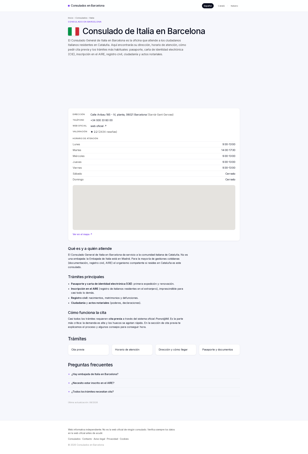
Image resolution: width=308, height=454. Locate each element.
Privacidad (112, 438)
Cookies (124, 438)
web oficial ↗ (98, 126)
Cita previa (77, 349)
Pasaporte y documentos (217, 349)
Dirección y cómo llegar (173, 349)
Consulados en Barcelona (87, 5)
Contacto (87, 438)
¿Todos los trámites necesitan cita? (92, 391)
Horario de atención (127, 349)
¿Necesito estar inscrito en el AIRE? (92, 383)
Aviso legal (99, 438)
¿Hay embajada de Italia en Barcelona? (94, 374)
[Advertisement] (164, 82)
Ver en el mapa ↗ (82, 234)
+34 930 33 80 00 (101, 120)
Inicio (70, 18)
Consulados (81, 18)
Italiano (234, 5)
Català (221, 5)
